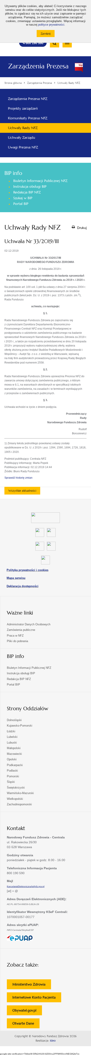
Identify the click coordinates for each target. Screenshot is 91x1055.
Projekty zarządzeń (23, 108)
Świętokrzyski (16, 787)
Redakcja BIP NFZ (27, 192)
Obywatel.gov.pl (27, 1011)
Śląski (11, 781)
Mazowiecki (14, 753)
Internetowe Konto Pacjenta (36, 998)
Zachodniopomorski (19, 804)
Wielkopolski (15, 798)
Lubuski (12, 742)
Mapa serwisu (16, 578)
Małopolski (14, 748)
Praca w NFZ (15, 635)
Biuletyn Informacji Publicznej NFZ (40, 180)
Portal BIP (20, 203)
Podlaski (12, 770)
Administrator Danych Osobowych (28, 624)
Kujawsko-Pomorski (19, 725)
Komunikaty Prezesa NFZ (27, 118)
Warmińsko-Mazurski (20, 793)
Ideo (53, 1040)
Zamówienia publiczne (21, 630)
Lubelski (12, 736)
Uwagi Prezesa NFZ (23, 147)
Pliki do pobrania (17, 641)
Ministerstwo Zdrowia (31, 985)
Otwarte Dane (26, 1024)
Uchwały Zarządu (21, 137)
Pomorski (13, 776)
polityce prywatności (51, 24)
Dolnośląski (14, 720)
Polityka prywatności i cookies (27, 570)
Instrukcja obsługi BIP (29, 186)
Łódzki (11, 731)
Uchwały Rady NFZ (23, 128)
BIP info (13, 173)
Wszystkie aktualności (22, 491)
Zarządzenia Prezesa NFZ (27, 98)
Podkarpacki (15, 765)
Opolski (12, 759)
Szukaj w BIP (22, 198)
